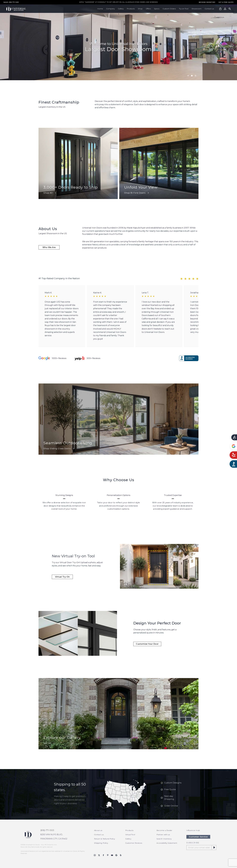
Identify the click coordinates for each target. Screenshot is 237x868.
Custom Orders (169, 9)
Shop (140, 9)
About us (98, 830)
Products (131, 9)
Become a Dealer (164, 830)
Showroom (196, 9)
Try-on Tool (183, 9)
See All (47, 743)
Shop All (48, 193)
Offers (148, 9)
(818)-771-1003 (47, 830)
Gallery (121, 9)
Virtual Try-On (62, 577)
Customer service (198, 837)
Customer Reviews (133, 843)
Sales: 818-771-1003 (11, 2)
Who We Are (49, 247)
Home (100, 9)
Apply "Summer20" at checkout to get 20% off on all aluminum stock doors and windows (118, 2)
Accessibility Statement (167, 843)
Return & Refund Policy (104, 839)
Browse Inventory (207, 2)
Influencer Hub (193, 830)
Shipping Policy (101, 843)
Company (110, 9)
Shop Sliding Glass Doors (57, 448)
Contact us (209, 9)
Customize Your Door (147, 644)
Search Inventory (164, 839)
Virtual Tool (130, 834)
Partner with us (163, 834)
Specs (156, 9)
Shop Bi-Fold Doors (134, 193)
